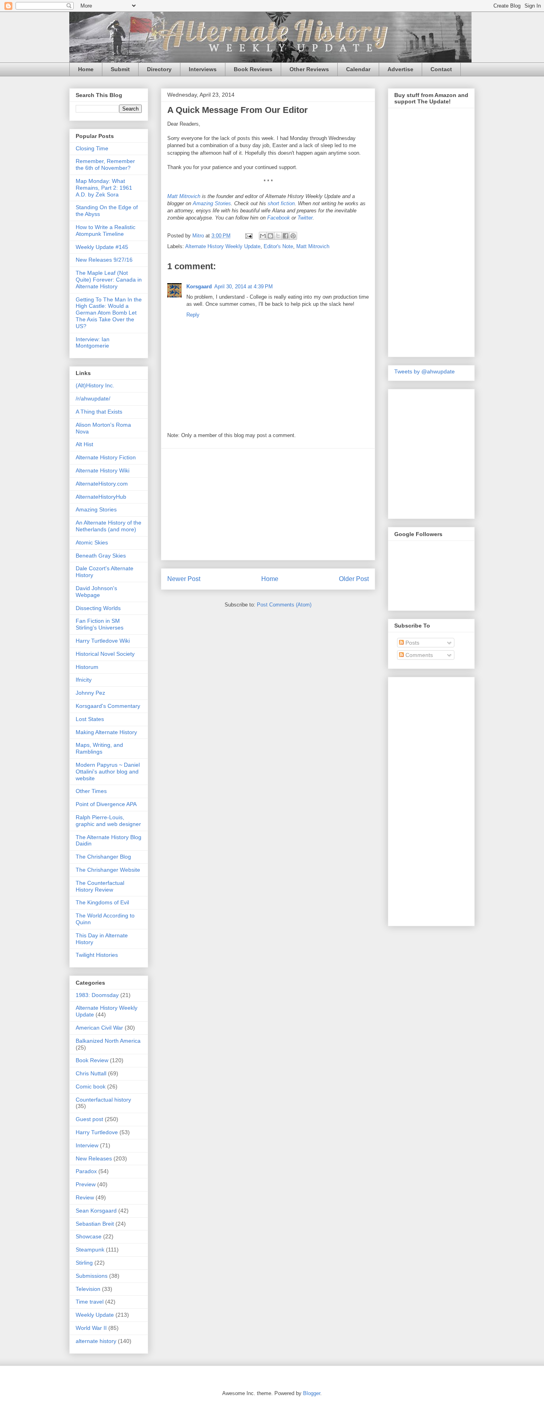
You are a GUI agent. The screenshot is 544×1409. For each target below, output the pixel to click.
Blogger (311, 1393)
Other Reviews (309, 69)
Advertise (400, 69)
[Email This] (263, 236)
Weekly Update (95, 1315)
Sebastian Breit (95, 1223)
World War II (91, 1328)
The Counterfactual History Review (100, 886)
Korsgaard (199, 287)
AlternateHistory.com (102, 483)
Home (86, 69)
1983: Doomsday (97, 995)
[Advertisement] (268, 504)
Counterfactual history (103, 1099)
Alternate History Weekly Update (222, 246)
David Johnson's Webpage (96, 591)
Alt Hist (84, 444)
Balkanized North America (108, 1041)
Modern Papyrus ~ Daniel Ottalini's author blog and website (108, 771)
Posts (411, 642)
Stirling (84, 1262)
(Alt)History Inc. (95, 385)
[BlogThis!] (270, 236)
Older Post (354, 578)
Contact (441, 69)
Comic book (91, 1086)
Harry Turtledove (97, 1132)
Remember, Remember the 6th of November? (105, 164)
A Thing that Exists (99, 411)
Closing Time (92, 148)
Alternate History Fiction (106, 457)
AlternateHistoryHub (101, 497)
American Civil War (99, 1027)
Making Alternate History (106, 732)
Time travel (90, 1301)
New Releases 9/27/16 (104, 260)
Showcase (89, 1236)
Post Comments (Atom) (284, 605)
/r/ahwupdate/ (93, 398)
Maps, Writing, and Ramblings (99, 748)
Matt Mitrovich (183, 196)
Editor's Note (278, 246)
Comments (418, 655)
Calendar (358, 69)
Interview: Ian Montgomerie (93, 342)
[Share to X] (278, 236)
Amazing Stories (212, 203)
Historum (87, 667)
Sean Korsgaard (96, 1210)
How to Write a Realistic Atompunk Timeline (105, 230)
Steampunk (90, 1249)
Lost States (90, 719)
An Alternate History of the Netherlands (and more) (108, 526)
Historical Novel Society (105, 654)
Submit (120, 69)
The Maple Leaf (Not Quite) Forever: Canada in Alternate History (109, 280)
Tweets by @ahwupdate (424, 371)
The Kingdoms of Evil (102, 902)
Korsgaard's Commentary (108, 706)
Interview (87, 1145)
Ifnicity (84, 679)
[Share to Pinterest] (293, 236)
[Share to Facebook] (286, 236)
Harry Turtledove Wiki (103, 640)
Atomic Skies (92, 542)
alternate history (96, 1341)
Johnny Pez (90, 693)
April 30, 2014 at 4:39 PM (243, 287)
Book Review (92, 1060)
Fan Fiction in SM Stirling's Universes (99, 624)
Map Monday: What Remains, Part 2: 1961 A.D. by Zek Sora (104, 188)
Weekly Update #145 (102, 247)
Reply (193, 315)
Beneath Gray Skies (101, 555)
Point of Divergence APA (106, 804)
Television (88, 1289)
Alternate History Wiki (102, 470)
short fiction (281, 203)
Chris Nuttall (91, 1073)
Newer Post (183, 578)
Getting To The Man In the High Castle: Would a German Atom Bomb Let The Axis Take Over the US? (109, 312)
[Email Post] (248, 236)
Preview (86, 1184)
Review (85, 1197)
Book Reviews (253, 69)
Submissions (92, 1276)
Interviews (203, 69)
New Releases (94, 1158)
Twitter (305, 218)
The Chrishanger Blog (103, 856)
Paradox (86, 1171)
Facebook (278, 218)
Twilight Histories (97, 955)
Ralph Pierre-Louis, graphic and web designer (108, 820)
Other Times (91, 791)
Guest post (89, 1119)
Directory (159, 69)
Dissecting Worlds (98, 608)
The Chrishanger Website (108, 870)
